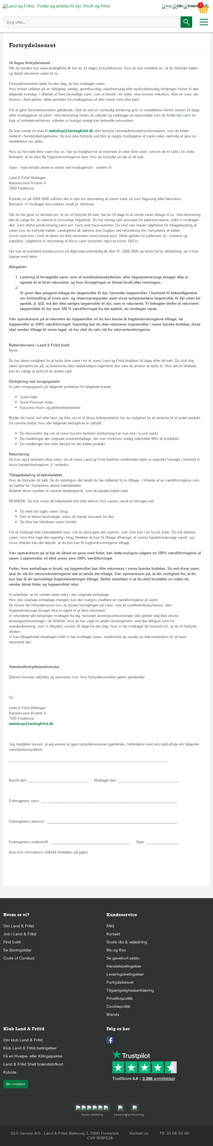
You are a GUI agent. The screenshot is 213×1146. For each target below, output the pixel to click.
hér (180, 115)
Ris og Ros (116, 950)
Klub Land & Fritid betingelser (30, 1048)
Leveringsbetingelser (125, 974)
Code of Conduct (18, 958)
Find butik (12, 942)
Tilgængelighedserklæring (130, 990)
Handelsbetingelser (123, 966)
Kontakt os (139, 1133)
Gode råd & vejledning (126, 942)
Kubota (9, 1072)
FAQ (110, 925)
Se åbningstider (17, 950)
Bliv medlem (15, 1084)
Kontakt (113, 933)
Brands (112, 1014)
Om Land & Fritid (18, 925)
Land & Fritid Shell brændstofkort (33, 1064)
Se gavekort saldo (123, 958)
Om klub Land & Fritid (23, 1039)
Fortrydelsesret (119, 982)
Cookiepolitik (118, 1006)
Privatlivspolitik (119, 998)
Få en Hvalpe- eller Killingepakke (32, 1056)
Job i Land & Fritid (19, 933)
